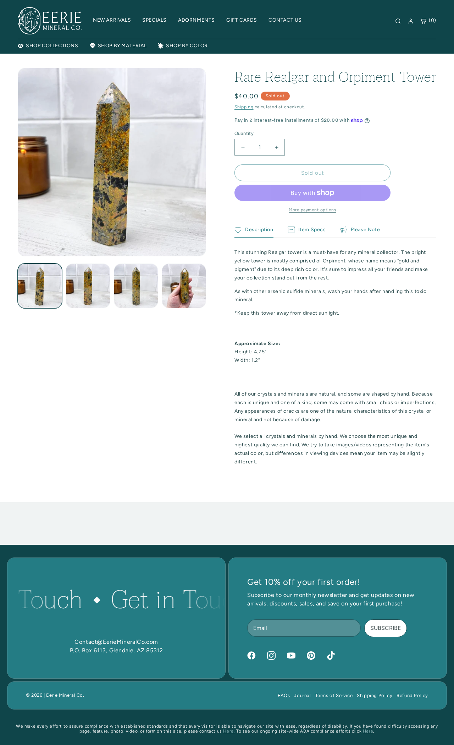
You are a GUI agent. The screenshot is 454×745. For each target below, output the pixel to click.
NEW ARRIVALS (112, 20)
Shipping (244, 106)
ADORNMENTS (196, 20)
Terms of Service (334, 695)
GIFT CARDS (241, 20)
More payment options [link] (312, 209)
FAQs (284, 695)
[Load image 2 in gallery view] (88, 285)
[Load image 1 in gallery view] (40, 285)
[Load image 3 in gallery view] (136, 285)
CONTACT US (285, 20)
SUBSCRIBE (385, 628)
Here (368, 731)
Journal (302, 695)
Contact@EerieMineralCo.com (116, 641)
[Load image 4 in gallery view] (184, 285)
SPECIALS (154, 20)
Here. (229, 731)
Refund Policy (412, 695)
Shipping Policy (374, 695)
